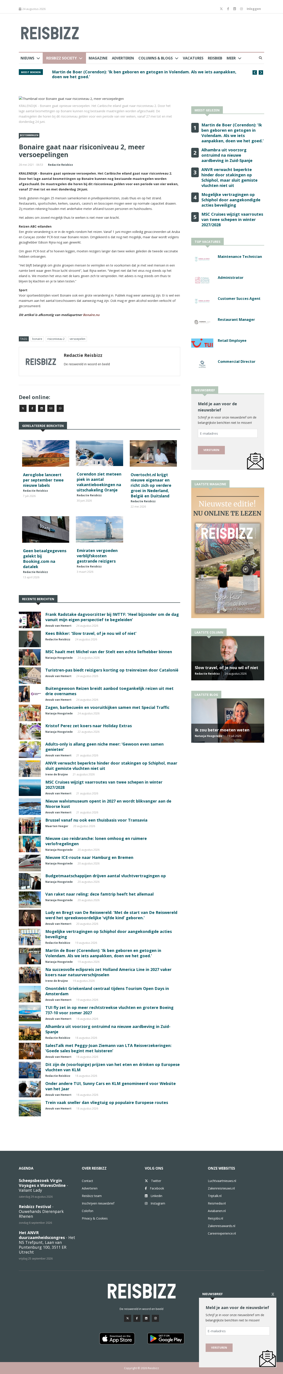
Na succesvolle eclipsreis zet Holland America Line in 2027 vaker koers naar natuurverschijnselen (108, 972)
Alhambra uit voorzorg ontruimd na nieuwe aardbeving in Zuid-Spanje (226, 155)
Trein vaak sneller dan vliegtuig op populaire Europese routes (106, 1102)
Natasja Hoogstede (59, 658)
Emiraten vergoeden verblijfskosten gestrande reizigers (97, 556)
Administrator (230, 277)
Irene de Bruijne (56, 774)
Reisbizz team (92, 1196)
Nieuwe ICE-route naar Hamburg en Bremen (89, 857)
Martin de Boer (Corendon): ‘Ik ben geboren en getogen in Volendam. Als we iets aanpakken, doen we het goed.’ (144, 74)
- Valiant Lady (43, 1185)
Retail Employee (232, 340)
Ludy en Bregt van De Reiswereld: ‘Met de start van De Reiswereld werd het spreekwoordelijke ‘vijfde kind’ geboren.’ (111, 915)
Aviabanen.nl (217, 1211)
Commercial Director (236, 361)
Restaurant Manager (236, 319)
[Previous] (254, 72)
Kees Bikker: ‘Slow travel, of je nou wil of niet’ (90, 633)
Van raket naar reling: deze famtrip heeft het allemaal (99, 894)
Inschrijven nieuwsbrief (98, 1203)
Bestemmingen (29, 135)
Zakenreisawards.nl (221, 1226)
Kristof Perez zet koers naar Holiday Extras (88, 725)
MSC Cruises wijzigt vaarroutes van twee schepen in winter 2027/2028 (232, 219)
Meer (231, 58)
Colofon (87, 1211)
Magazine (98, 58)
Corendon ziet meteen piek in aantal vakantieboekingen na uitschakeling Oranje (99, 482)
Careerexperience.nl (222, 1233)
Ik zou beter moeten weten (222, 730)
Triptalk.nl (215, 1196)
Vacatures (193, 58)
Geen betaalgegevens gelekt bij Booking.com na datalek (44, 558)
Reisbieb (215, 58)
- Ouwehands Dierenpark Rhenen (41, 1211)
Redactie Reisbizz (60, 165)
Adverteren (123, 58)
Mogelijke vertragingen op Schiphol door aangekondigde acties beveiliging (230, 200)
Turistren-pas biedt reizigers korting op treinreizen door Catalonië (111, 670)
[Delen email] (50, 408)
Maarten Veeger (56, 826)
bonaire (37, 339)
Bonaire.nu (91, 315)
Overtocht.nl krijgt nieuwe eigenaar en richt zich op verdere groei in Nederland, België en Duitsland (151, 485)
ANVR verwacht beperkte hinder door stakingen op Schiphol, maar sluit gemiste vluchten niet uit (229, 177)
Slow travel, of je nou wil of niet (226, 667)
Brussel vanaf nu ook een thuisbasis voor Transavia (96, 820)
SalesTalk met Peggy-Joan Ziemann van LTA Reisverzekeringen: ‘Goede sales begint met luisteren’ (108, 1048)
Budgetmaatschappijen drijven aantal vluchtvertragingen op (105, 875)
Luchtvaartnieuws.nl (222, 1181)
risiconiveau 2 (56, 339)
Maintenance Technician (240, 256)
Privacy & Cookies (95, 1218)
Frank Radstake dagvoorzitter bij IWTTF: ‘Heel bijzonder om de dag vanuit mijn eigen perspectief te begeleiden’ (112, 617)
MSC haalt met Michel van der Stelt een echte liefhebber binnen (108, 651)
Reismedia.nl (217, 1203)
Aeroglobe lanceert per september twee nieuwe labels (43, 480)
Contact (87, 1181)
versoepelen (77, 339)
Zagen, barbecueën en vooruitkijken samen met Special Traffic (107, 707)
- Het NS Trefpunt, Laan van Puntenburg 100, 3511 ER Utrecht (47, 1242)
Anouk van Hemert (58, 626)
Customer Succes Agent (239, 298)
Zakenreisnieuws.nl (221, 1188)
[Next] (261, 72)
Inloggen (254, 9)
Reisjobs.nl (215, 1218)
